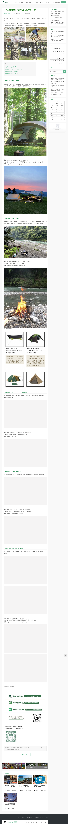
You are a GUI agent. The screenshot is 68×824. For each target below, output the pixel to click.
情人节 (57, 109)
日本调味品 (63, 111)
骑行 (62, 119)
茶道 (62, 115)
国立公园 (52, 107)
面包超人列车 (58, 119)
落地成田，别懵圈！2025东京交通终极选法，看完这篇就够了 (10, 803)
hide (12, 63)
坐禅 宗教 (57, 107)
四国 (62, 105)
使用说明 (62, 103)
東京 (29, 13)
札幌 (6, 812)
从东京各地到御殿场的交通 (56, 17)
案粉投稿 (41, 2)
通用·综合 (48, 2)
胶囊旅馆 (57, 115)
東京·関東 (21, 2)
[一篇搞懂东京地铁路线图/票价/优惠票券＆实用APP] (40, 797)
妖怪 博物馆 (63, 107)
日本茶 (57, 111)
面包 (52, 119)
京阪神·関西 (28, 2)
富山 (52, 109)
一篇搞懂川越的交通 (55, 20)
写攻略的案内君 (7, 13)
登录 (56, 2)
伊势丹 (57, 103)
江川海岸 (57, 113)
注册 (59, 2)
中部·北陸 (36, 2)
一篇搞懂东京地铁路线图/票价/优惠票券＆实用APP (39, 803)
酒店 (57, 117)
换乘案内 (62, 109)
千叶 (57, 105)
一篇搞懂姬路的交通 (55, 15)
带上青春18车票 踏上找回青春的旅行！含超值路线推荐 (24, 803)
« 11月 (51, 67)
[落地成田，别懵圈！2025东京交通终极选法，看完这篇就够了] (10, 797)
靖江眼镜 (62, 117)
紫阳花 (52, 115)
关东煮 (52, 105)
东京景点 (26, 13)
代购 (52, 103)
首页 (16, 2)
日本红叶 (52, 111)
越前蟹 (52, 117)
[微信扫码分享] (31, 822)
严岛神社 (52, 101)
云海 (57, 101)
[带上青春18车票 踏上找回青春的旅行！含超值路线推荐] (25, 797)
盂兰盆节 (62, 113)
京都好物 (62, 101)
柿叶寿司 (52, 113)
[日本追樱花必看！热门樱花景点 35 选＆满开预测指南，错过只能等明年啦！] (10, 815)
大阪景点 (21, 794)
